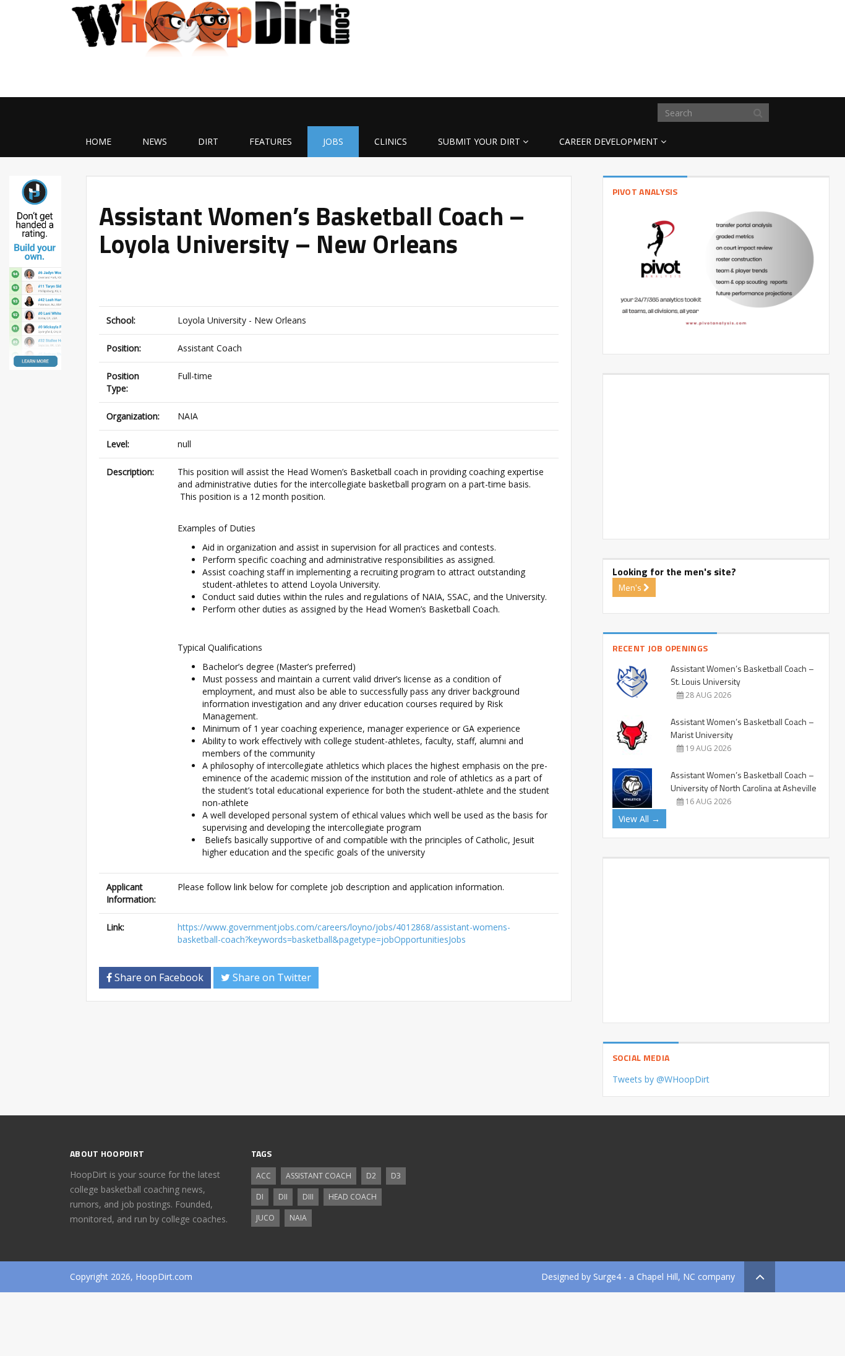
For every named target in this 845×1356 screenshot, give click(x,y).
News (154, 141)
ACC (263, 1175)
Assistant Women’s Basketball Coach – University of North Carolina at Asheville (744, 781)
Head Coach (352, 1196)
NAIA (298, 1217)
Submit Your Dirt (479, 141)
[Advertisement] (676, 77)
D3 (396, 1175)
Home (98, 141)
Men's (631, 587)
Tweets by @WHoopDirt (661, 1079)
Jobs (333, 141)
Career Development (608, 141)
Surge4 (607, 1276)
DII (283, 1196)
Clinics (390, 141)
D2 (371, 1175)
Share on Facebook (158, 977)
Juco (265, 1217)
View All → (639, 819)
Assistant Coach (318, 1175)
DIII (308, 1196)
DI (260, 1196)
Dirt (208, 141)
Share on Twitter (270, 977)
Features (270, 141)
